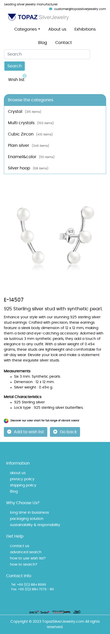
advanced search (25, 552)
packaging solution (26, 519)
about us (18, 473)
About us (57, 29)
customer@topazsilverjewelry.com (80, 9)
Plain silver (28, 145)
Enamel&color (31, 157)
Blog (42, 43)
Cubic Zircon (30, 134)
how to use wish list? (28, 558)
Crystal (24, 112)
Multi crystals (31, 123)
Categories (25, 29)
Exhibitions (85, 29)
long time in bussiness (29, 512)
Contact (63, 43)
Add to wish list (29, 432)
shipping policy (23, 485)
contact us (19, 546)
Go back (68, 432)
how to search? (23, 564)
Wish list (17, 78)
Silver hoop (28, 168)
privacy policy (22, 479)
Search (14, 66)
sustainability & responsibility (35, 525)
